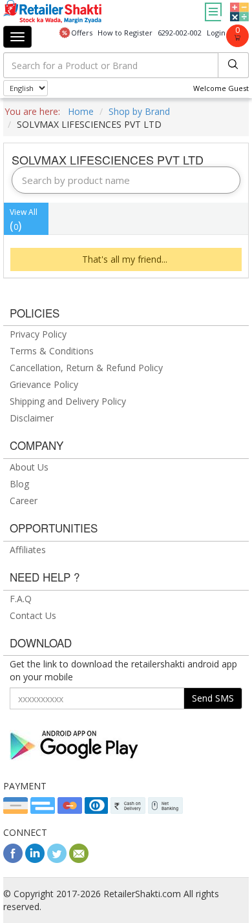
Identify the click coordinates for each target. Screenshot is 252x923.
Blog (19, 484)
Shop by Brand (139, 111)
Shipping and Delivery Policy (68, 401)
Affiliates (28, 549)
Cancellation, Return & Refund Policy (86, 367)
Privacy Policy (38, 334)
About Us (29, 467)
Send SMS (213, 698)
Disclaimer (32, 418)
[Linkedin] (35, 859)
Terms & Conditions (52, 351)
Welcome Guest (221, 88)
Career (23, 500)
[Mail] (79, 859)
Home (81, 111)
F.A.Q (21, 599)
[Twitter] (57, 859)
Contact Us (33, 615)
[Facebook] (13, 859)
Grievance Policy (44, 384)
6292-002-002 (180, 32)
